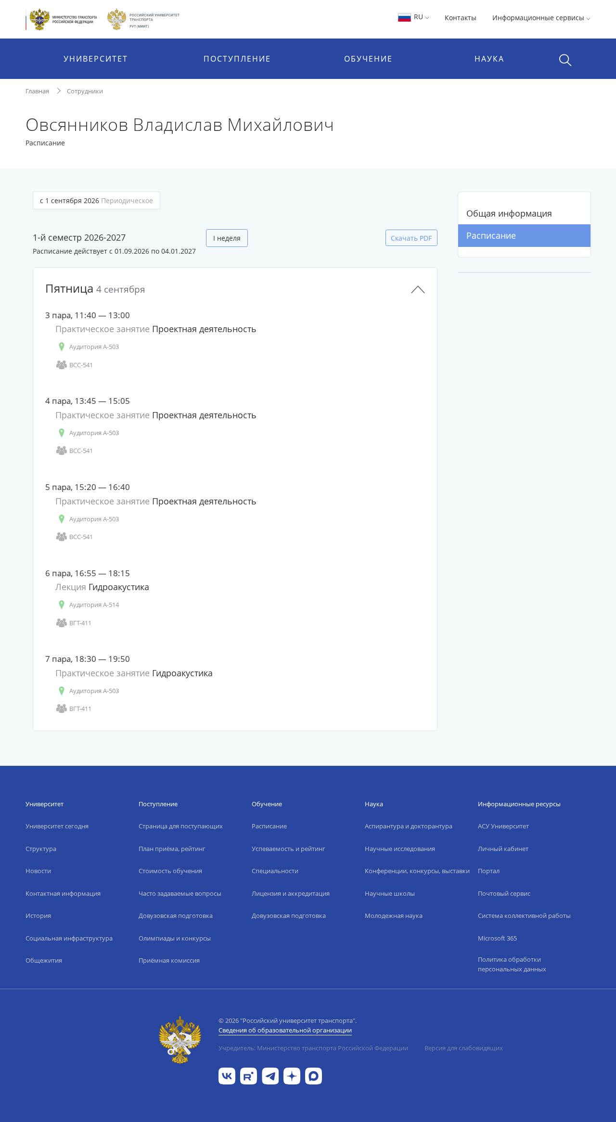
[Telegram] (270, 1075)
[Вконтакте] (226, 1075)
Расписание (491, 235)
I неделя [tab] (227, 238)
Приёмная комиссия (169, 960)
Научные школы (390, 893)
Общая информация (509, 213)
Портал (489, 870)
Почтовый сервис (504, 893)
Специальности (275, 870)
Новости (38, 870)
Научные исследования (400, 848)
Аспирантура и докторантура (408, 826)
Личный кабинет (503, 848)
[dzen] (291, 1075)
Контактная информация (63, 893)
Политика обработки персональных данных (512, 964)
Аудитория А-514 (94, 604)
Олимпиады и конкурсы (175, 938)
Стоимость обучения (170, 870)
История (38, 915)
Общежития (44, 960)
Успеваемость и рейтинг (288, 848)
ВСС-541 (81, 365)
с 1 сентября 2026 (96, 200)
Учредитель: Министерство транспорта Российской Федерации (313, 1048)
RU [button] (418, 16)
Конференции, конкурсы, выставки (417, 870)
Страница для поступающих (181, 826)
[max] (313, 1075)
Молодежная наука (394, 915)
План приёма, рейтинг (172, 848)
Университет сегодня (57, 826)
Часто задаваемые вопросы (180, 893)
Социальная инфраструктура (69, 938)
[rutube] (248, 1075)
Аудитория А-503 (94, 346)
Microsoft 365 (497, 938)
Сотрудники (85, 91)
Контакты (460, 17)
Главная (37, 91)
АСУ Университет (503, 826)
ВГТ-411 (80, 623)
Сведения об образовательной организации (285, 1030)
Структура (41, 848)
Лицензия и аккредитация (291, 893)
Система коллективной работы (524, 915)
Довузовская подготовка (176, 915)
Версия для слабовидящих (463, 1048)
